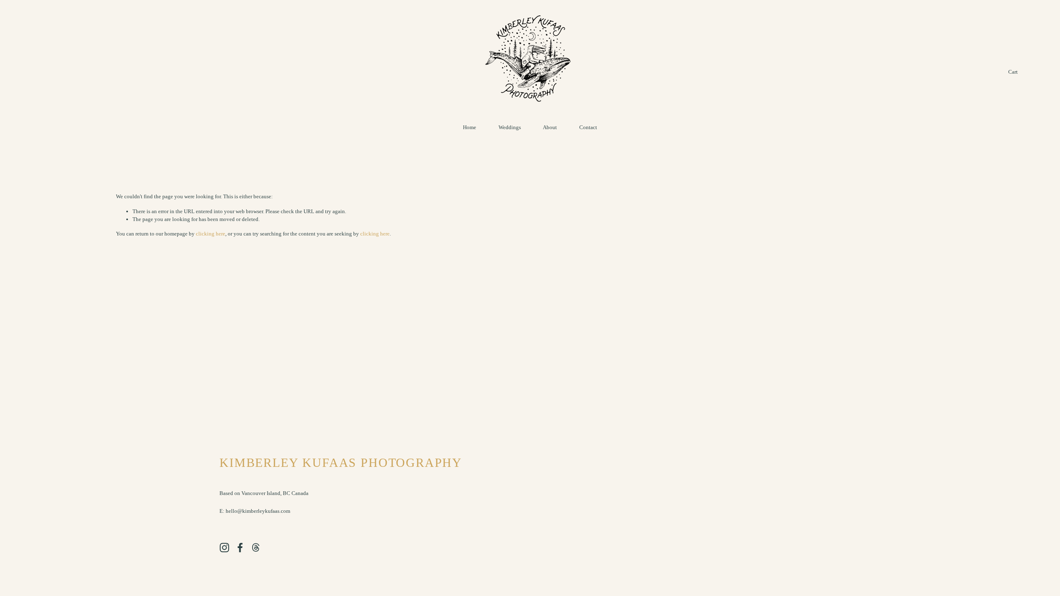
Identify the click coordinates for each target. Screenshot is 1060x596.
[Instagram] (224, 548)
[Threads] (256, 548)
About (550, 127)
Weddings (510, 127)
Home (469, 127)
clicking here (210, 234)
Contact (588, 127)
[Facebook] (240, 548)
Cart (1013, 72)
